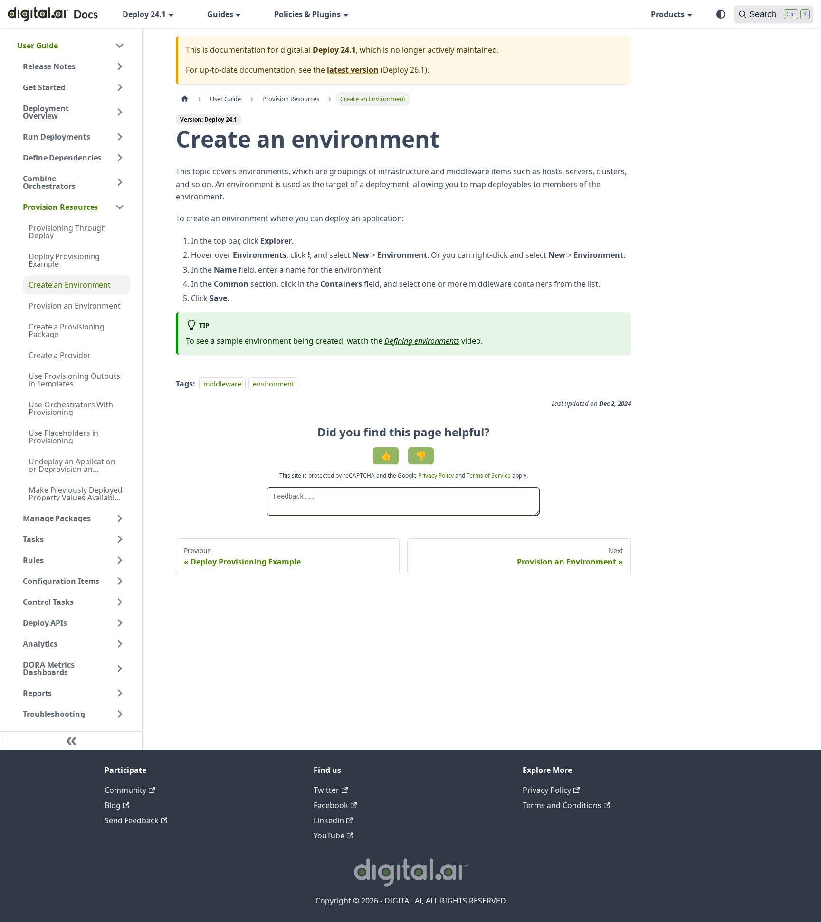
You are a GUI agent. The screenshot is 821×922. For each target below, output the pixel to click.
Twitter (326, 790)
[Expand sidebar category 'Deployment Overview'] (119, 112)
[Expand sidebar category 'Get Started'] (119, 87)
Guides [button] (220, 14)
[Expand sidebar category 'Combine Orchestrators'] (119, 182)
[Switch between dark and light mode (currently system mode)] (720, 14)
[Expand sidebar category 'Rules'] (119, 560)
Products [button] (668, 14)
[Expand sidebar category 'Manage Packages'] (119, 518)
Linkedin (329, 820)
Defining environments (421, 341)
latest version (353, 70)
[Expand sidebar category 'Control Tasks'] (119, 602)
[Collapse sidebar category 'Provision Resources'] (119, 207)
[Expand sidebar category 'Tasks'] (119, 539)
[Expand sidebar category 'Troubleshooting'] (119, 714)
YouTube (329, 835)
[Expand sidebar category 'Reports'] (119, 693)
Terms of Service (489, 475)
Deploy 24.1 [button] (144, 14)
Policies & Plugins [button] (307, 14)
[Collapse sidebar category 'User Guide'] (119, 45)
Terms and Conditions (562, 805)
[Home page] (185, 99)
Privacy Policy (436, 475)
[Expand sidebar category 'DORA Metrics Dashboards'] (119, 668)
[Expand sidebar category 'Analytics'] (119, 643)
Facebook (331, 805)
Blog (113, 805)
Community (125, 790)
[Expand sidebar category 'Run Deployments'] (119, 136)
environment (273, 383)
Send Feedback (132, 820)
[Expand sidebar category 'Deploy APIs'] (119, 622)
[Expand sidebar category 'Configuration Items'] (119, 581)
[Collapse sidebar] (71, 740)
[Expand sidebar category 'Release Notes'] (119, 66)
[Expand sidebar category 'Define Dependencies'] (119, 157)
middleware (222, 383)
